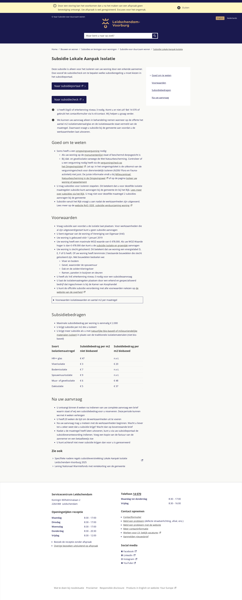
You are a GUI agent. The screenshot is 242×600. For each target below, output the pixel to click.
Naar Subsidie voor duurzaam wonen (69, 17)
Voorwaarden (159, 82)
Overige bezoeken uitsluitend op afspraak (76, 545)
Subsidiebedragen (161, 90)
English (220, 18)
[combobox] (121, 35)
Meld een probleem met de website (142, 524)
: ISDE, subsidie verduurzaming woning (103, 205)
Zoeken (154, 35)
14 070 (137, 494)
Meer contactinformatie (135, 528)
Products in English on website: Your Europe (149, 588)
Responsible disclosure (112, 587)
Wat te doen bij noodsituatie (69, 587)
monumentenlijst (93, 154)
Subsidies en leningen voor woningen (99, 49)
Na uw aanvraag (160, 97)
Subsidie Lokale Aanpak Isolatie (168, 49)
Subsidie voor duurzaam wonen (135, 49)
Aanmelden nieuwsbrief (135, 536)
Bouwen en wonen (69, 49)
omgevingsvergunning (87, 150)
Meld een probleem (133, 521)
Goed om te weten (161, 75)
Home (54, 49)
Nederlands (232, 18)
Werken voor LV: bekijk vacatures (142, 532)
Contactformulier (132, 517)
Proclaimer (92, 587)
